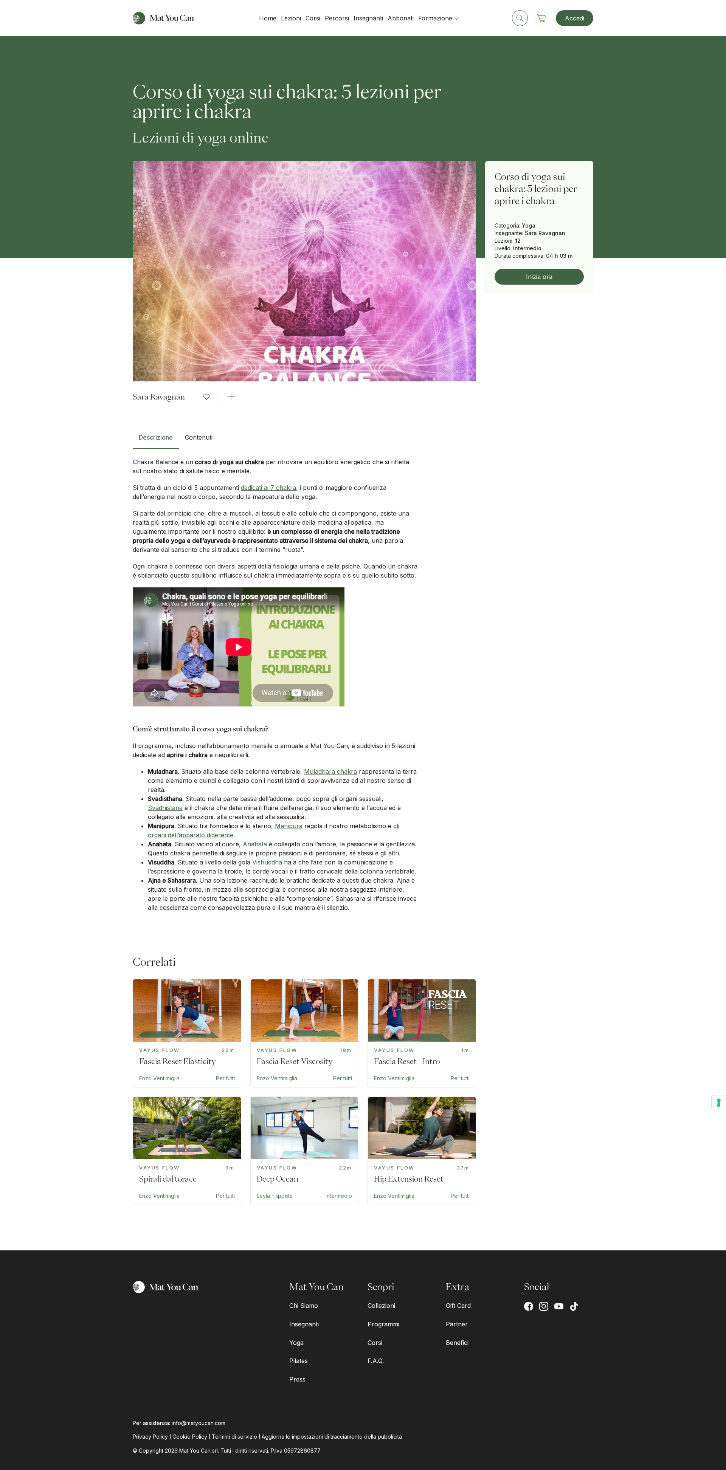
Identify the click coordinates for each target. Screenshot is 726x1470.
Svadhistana (165, 808)
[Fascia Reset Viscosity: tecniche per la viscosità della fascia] (304, 1033)
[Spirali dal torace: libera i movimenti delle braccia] (187, 1150)
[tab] (156, 440)
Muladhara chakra (330, 771)
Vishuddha (267, 862)
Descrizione (156, 437)
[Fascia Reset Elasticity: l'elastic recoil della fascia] (187, 1033)
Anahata (255, 844)
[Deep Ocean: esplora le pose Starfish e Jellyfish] (304, 1150)
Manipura (288, 826)
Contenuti (199, 437)
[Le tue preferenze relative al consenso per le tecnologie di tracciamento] (719, 1102)
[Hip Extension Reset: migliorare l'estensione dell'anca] (422, 1150)
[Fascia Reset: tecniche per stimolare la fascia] (422, 1033)
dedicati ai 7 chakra (268, 487)
